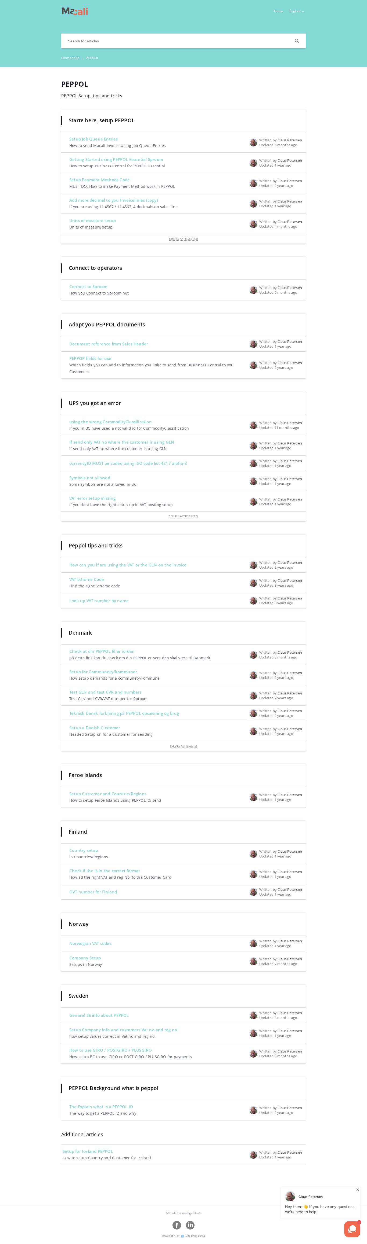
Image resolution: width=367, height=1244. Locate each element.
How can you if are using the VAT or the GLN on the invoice (128, 565)
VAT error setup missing (92, 498)
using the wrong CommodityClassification (110, 421)
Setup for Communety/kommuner (103, 671)
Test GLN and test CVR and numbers (105, 692)
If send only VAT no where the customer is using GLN (121, 442)
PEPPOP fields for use (90, 358)
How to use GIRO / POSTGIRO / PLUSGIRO (110, 1050)
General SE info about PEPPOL (99, 1015)
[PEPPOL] (74, 14)
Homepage (72, 58)
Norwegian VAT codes (90, 943)
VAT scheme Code (86, 579)
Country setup (83, 850)
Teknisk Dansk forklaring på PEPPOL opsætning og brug (124, 713)
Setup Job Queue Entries (93, 139)
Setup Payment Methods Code (99, 179)
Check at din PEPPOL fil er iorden (102, 651)
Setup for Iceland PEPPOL (88, 1151)
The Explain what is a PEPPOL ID (101, 1106)
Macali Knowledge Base (183, 1213)
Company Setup (85, 957)
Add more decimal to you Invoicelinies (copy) (113, 200)
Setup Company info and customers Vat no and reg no (123, 1029)
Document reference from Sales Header (108, 344)
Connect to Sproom (88, 286)
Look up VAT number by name (99, 600)
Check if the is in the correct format (104, 870)
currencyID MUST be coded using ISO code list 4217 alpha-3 (128, 463)
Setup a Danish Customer (94, 727)
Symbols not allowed (89, 477)
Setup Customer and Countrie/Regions (107, 793)
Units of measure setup (92, 220)
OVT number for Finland (93, 892)
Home (278, 11)
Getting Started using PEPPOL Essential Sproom (116, 159)
